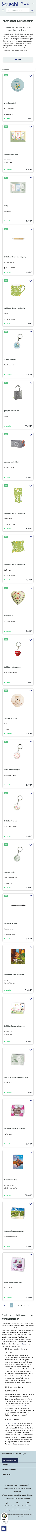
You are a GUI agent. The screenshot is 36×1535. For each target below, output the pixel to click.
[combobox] (18, 10)
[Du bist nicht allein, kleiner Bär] (18, 956)
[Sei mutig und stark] (18, 700)
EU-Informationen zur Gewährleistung (18, 1498)
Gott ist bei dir (8, 616)
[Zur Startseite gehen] (10, 4)
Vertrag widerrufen (10, 1460)
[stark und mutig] (18, 854)
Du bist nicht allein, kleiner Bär (14, 975)
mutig (6, 205)
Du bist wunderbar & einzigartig (14, 308)
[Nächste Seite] (28, 1305)
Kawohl (24, 1344)
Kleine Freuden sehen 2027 (13, 1282)
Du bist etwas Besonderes (12, 667)
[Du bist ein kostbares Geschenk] (18, 1008)
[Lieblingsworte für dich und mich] (18, 1110)
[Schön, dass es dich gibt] (18, 751)
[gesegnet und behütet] (18, 392)
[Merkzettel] (22, 3)
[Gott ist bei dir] (18, 597)
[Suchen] (31, 10)
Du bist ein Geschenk (11, 154)
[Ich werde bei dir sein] (18, 905)
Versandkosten (9, 1511)
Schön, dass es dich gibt (12, 769)
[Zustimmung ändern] (4, 1528)
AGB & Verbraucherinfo (21, 1485)
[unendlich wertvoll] (18, 85)
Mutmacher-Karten (21, 1406)
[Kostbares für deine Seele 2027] (18, 1213)
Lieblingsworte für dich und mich (14, 1128)
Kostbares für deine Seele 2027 (14, 1231)
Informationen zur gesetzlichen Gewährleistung (17, 1495)
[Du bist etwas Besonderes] (18, 649)
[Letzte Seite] (32, 1305)
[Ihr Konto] (25, 3)
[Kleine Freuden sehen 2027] (18, 1264)
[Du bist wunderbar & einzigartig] (18, 290)
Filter (19, 59)
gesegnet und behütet (11, 411)
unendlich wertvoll (10, 103)
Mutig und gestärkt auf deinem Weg (16, 1077)
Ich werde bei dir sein (11, 923)
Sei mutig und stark (10, 718)
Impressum (9, 1485)
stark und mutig (9, 872)
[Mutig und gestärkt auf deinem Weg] (18, 1059)
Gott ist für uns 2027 (10, 1180)
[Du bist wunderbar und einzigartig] (18, 238)
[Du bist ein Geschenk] (18, 136)
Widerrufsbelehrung (10, 1488)
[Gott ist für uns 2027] (18, 1161)
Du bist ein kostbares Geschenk (14, 1026)
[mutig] (18, 187)
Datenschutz (17, 1492)
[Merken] (31, 76)
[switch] (4, 1522)
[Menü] (3, 10)
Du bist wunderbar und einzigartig (15, 257)
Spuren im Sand (10, 1423)
